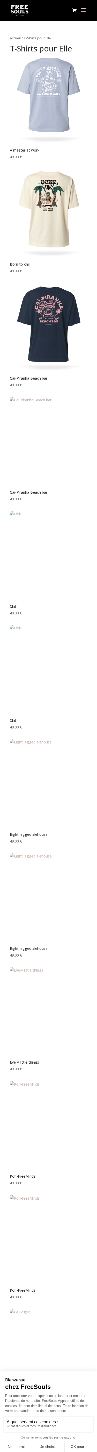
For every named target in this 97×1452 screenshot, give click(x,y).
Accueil (15, 38)
